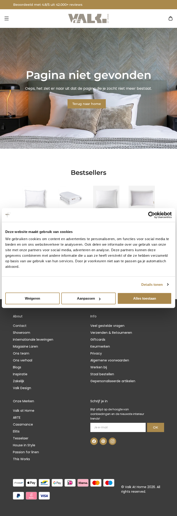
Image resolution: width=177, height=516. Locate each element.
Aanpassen (86, 298)
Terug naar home (86, 104)
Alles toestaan (144, 298)
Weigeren (32, 298)
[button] (6, 18)
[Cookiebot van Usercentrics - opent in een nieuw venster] (151, 215)
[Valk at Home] (88, 18)
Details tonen (152, 284)
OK (155, 427)
